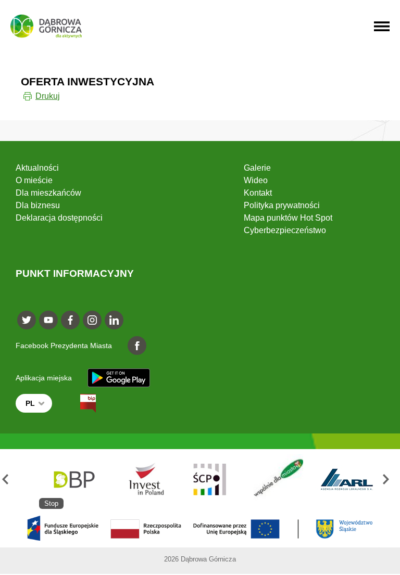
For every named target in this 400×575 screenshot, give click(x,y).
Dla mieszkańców (48, 192)
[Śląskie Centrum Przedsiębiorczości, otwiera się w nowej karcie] (210, 479)
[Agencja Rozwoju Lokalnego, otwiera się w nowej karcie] (346, 479)
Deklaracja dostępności (59, 217)
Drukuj (47, 96)
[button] (9, 479)
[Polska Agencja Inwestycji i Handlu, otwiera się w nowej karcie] (141, 479)
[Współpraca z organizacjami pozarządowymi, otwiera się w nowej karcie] (278, 479)
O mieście (34, 180)
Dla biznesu (38, 205)
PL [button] (30, 403)
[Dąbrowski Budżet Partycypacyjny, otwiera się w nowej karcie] (73, 479)
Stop (51, 503)
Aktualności (37, 167)
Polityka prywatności (282, 205)
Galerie (257, 167)
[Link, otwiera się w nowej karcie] (78, 403)
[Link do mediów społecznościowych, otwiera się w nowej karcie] (27, 320)
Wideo (256, 180)
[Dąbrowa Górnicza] (46, 26)
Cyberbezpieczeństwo (285, 230)
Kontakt (258, 192)
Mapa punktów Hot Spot (288, 217)
